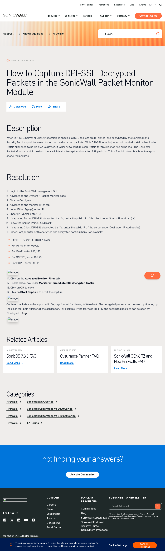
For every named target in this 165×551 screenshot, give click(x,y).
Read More (13, 363)
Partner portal (86, 5)
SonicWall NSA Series (40, 401)
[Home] (15, 16)
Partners (87, 16)
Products (52, 16)
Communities (88, 508)
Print (39, 106)
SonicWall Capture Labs (95, 517)
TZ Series (33, 423)
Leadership (53, 513)
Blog (132, 5)
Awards (51, 518)
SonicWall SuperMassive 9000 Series (50, 408)
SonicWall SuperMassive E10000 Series (51, 415)
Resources (119, 5)
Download (20, 106)
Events (142, 5)
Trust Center (54, 527)
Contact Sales (148, 15)
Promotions (103, 5)
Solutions (70, 16)
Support (104, 16)
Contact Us (53, 522)
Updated (15, 61)
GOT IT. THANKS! (144, 545)
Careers (51, 504)
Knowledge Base (33, 33)
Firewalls (58, 33)
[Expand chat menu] (152, 275)
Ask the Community (82, 474)
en (150, 5)
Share (56, 106)
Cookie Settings (118, 545)
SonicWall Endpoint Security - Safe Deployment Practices (94, 526)
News (50, 509)
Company (122, 16)
